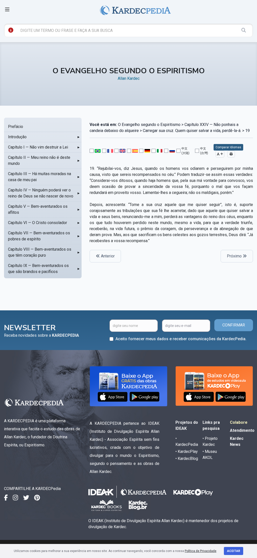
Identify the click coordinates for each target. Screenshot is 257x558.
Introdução (17, 136)
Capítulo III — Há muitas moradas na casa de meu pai (39, 176)
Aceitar (233, 551)
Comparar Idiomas (228, 147)
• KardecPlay (186, 451)
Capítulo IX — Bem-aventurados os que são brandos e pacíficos (38, 268)
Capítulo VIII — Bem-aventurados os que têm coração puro (39, 252)
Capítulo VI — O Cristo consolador (37, 222)
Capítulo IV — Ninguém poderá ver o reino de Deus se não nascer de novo (40, 193)
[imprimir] (231, 154)
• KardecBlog (186, 458)
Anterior (107, 256)
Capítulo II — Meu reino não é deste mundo (39, 160)
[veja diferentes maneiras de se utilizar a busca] (10, 30)
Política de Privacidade (200, 551)
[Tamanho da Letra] (220, 154)
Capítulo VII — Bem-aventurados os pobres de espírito (39, 236)
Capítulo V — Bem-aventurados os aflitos (38, 209)
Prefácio (15, 126)
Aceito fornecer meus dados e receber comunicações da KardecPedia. (180, 338)
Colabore (238, 422)
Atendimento (242, 430)
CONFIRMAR (233, 325)
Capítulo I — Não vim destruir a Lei (38, 147)
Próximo (235, 256)
